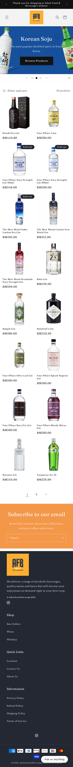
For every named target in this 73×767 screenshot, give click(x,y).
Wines (10, 631)
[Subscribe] (62, 538)
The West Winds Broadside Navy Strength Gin (18, 280)
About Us (12, 676)
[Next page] (45, 494)
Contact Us (13, 668)
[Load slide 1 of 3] (32, 78)
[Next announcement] (66, 4)
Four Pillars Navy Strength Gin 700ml (18, 181)
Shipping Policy (16, 713)
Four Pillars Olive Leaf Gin (18, 375)
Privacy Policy (15, 698)
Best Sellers (14, 623)
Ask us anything (54, 759)
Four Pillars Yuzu (47, 133)
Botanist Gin (10, 475)
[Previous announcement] (6, 4)
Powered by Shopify (52, 763)
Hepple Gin (9, 328)
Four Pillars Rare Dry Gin (17, 425)
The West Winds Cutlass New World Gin (53, 230)
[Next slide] (46, 78)
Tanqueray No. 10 (46, 475)
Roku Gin (42, 279)
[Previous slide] (26, 78)
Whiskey (12, 639)
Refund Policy (15, 705)
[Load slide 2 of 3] (36, 78)
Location (12, 660)
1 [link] (27, 494)
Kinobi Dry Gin (11, 133)
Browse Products (36, 60)
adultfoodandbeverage (31, 763)
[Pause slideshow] (69, 78)
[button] (7, 17)
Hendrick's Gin (45, 328)
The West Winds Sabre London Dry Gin (15, 230)
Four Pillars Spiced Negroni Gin (52, 377)
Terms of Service (17, 721)
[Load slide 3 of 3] (41, 78)
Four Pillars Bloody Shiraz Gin (51, 426)
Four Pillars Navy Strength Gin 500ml (52, 181)
